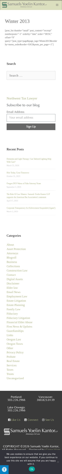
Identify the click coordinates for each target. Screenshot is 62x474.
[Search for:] (31, 75)
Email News (14, 292)
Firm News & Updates (19, 326)
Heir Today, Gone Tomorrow (18, 173)
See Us (49, 420)
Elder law (12, 287)
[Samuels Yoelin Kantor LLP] (24, 5)
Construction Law (17, 270)
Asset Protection (16, 249)
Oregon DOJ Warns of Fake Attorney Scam (24, 183)
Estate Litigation (16, 300)
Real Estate (13, 361)
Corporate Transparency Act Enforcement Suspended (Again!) (31, 208)
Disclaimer (13, 283)
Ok (31, 469)
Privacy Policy (15, 352)
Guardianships (15, 330)
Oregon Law (14, 339)
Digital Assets (15, 279)
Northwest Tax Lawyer (22, 98)
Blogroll (11, 257)
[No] (58, 462)
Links (10, 335)
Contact (11, 274)
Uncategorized (15, 378)
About (10, 244)
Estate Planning (16, 305)
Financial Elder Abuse (19, 322)
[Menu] (57, 5)
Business (12, 262)
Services (12, 365)
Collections (13, 266)
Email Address (15, 112)
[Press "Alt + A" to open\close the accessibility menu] (4, 469)
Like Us (15, 420)
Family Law (13, 309)
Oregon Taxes (15, 343)
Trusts (10, 374)
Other (10, 348)
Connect (32, 420)
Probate (11, 356)
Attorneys (12, 253)
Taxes (10, 369)
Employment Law (17, 296)
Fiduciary (12, 313)
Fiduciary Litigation (18, 318)
